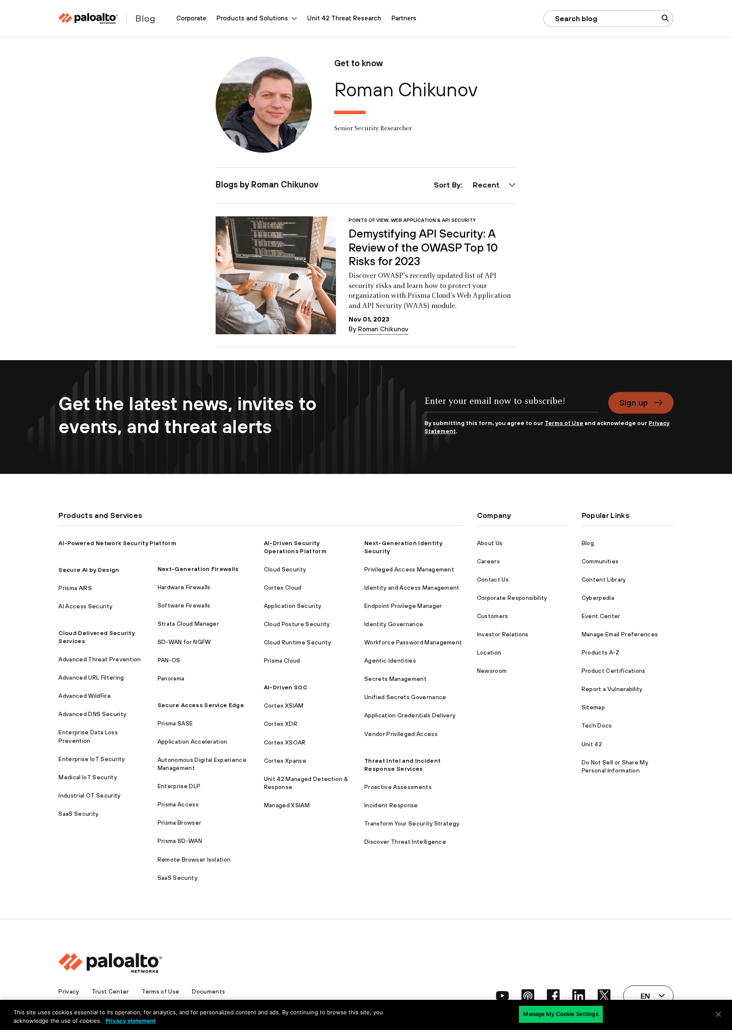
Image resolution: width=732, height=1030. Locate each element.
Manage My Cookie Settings (560, 1013)
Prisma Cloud (282, 660)
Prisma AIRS (75, 588)
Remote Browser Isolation (194, 859)
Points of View (368, 220)
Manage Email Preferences (620, 634)
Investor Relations (503, 634)
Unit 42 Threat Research (344, 18)
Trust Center (110, 991)
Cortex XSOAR (285, 742)
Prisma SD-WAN (180, 840)
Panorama (171, 678)
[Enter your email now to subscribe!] (511, 406)
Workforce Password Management (413, 642)
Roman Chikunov (383, 329)
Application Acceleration (192, 741)
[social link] (502, 995)
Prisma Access (178, 804)
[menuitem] (191, 18)
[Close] (718, 1014)
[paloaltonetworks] (88, 18)
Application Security (292, 605)
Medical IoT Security (87, 777)
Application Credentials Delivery (409, 715)
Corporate (191, 18)
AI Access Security (85, 606)
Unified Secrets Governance (405, 697)
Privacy (68, 991)
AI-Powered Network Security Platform (117, 543)
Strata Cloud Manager (188, 623)
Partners (403, 18)
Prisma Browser (179, 822)
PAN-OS (169, 660)
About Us (490, 543)
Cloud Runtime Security (297, 642)
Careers (488, 561)
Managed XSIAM (287, 805)
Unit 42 (592, 744)
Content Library (604, 579)
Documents (208, 991)
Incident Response (391, 805)
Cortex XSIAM (284, 705)
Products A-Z (601, 652)
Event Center (601, 616)
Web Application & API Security (433, 220)
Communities (600, 561)
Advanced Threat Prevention (99, 659)
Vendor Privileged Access (401, 734)
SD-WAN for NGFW (184, 641)
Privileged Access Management (409, 569)
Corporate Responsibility (512, 597)
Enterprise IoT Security (91, 759)
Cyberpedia (598, 597)
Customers (492, 616)
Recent (486, 184)
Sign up (633, 402)
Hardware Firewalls (184, 587)
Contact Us (493, 579)
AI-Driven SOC (285, 687)
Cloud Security (285, 569)
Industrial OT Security (89, 795)
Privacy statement (130, 1020)
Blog (588, 543)
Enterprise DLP (179, 786)
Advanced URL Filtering (91, 677)
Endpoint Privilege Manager (403, 605)
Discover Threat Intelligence (405, 841)
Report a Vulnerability (612, 689)
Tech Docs (597, 725)
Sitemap (593, 707)
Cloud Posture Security (297, 624)
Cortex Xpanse (285, 760)
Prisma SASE (175, 723)
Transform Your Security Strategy (411, 823)
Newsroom (492, 670)
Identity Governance (393, 624)
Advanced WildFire (84, 695)
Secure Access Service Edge (201, 705)
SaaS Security (78, 813)
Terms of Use (564, 423)
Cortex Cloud (283, 587)
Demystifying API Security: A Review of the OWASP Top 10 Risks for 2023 (423, 247)
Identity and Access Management (412, 587)
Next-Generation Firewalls (198, 568)
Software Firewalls (184, 605)
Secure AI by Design (88, 569)
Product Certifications (614, 670)
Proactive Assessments (398, 787)
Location (489, 652)
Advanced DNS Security (92, 714)
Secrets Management (395, 678)
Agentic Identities (390, 660)
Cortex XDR (280, 723)
